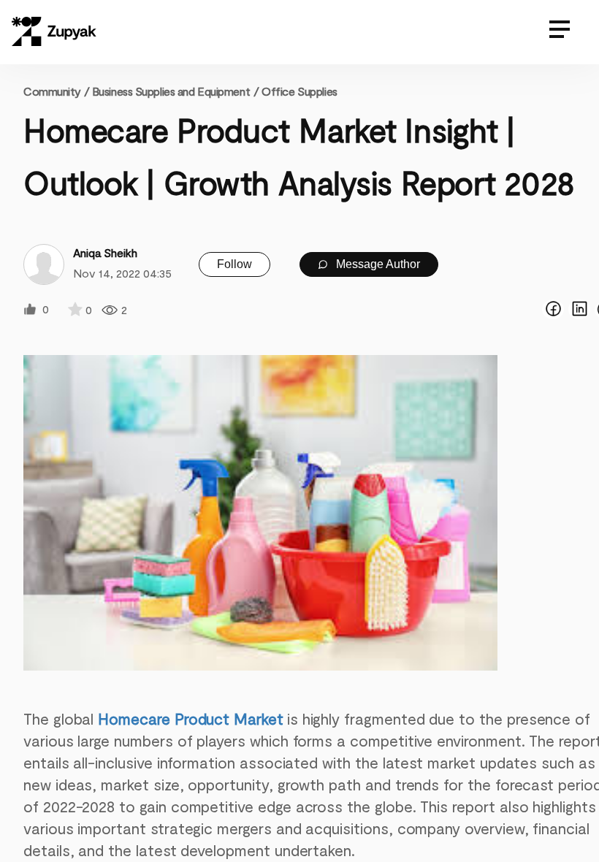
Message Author (376, 264)
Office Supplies (299, 91)
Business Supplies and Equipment (171, 91)
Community (56, 91)
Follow (234, 264)
